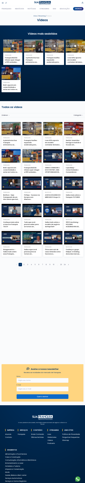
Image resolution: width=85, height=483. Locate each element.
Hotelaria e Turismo (12, 466)
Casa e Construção (12, 457)
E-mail (19, 385)
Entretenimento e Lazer (14, 463)
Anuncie (78, 9)
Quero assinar (42, 396)
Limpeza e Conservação (14, 469)
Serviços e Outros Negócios (15, 481)
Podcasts (51, 443)
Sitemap (65, 440)
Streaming (44, 9)
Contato (8, 437)
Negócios (19, 9)
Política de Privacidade (71, 434)
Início (35, 16)
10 (53, 264)
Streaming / (45, 16)
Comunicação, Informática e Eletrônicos (20, 460)
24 (65, 264)
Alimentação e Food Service (16, 454)
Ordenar (5, 115)
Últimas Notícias (37, 437)
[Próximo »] (68, 264)
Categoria (77, 115)
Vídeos (50, 440)
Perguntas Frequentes (71, 437)
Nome (18, 376)
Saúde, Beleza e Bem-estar (15, 475)
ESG (54, 9)
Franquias (6, 9)
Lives (49, 434)
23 (61, 264)
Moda (7, 472)
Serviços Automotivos (13, 478)
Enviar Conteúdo (37, 434)
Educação (65, 9)
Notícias (32, 9)
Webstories (51, 437)
